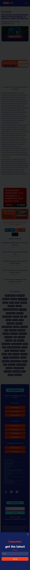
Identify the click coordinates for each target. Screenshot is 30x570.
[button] (27, 534)
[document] (15, 285)
